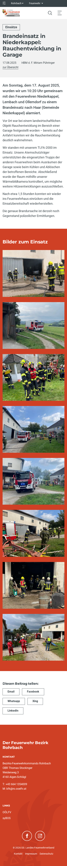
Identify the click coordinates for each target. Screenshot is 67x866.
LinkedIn (13, 710)
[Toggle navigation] (59, 13)
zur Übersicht (10, 67)
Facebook (33, 691)
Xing (35, 701)
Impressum (31, 853)
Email (11, 691)
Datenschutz (46, 853)
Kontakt (18, 853)
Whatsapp (14, 701)
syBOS (7, 818)
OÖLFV (7, 812)
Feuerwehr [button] (35, 3)
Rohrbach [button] (16, 3)
